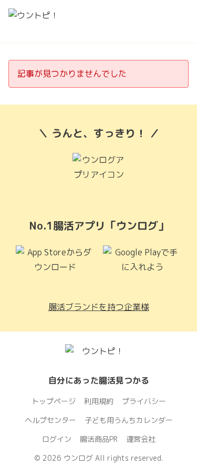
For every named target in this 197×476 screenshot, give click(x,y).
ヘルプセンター (50, 420)
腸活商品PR (99, 439)
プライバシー (144, 401)
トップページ (54, 401)
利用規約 (98, 401)
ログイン (56, 439)
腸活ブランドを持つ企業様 (98, 307)
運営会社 (140, 439)
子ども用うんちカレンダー (129, 420)
